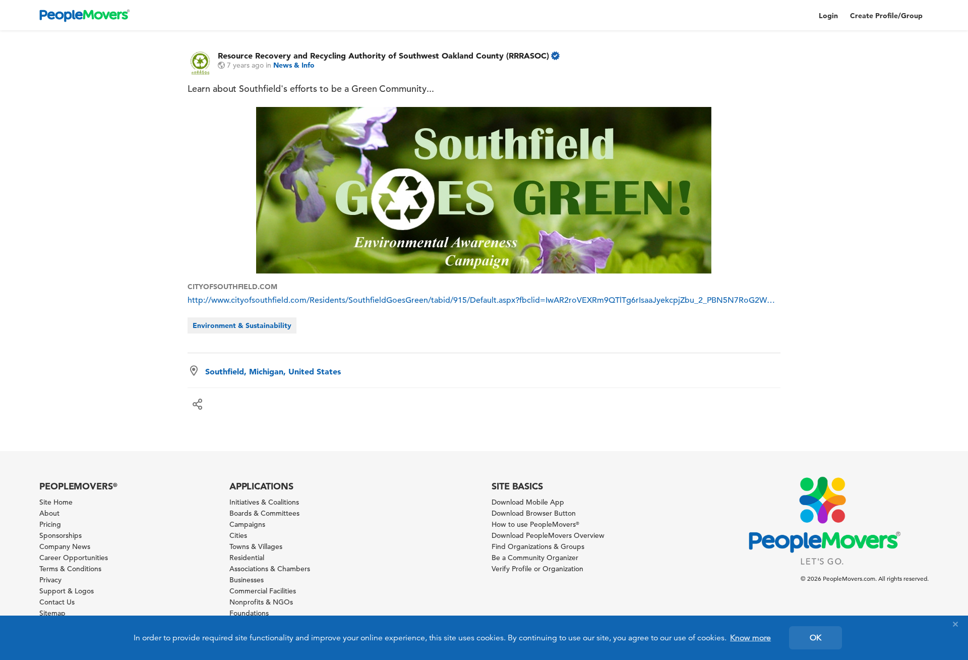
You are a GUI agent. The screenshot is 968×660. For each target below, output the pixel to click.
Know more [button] (750, 638)
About (49, 513)
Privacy (50, 579)
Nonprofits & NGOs (261, 602)
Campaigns (247, 524)
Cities (238, 535)
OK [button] (815, 638)
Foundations (249, 613)
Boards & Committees (264, 513)
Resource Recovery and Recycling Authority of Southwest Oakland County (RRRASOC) (383, 55)
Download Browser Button (534, 513)
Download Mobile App (528, 502)
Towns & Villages (255, 546)
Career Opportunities (73, 557)
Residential (246, 557)
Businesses (246, 579)
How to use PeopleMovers (535, 524)
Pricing (50, 524)
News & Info (294, 65)
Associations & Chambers (269, 568)
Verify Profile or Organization (537, 568)
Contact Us (57, 602)
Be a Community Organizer (535, 557)
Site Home (56, 502)
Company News (64, 546)
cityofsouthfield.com (232, 286)
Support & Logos (66, 590)
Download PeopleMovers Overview (548, 535)
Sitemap (52, 613)
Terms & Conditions (70, 568)
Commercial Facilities (262, 590)
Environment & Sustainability (242, 325)
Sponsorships (60, 535)
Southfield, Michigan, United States (273, 371)
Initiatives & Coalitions (264, 502)
